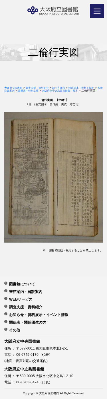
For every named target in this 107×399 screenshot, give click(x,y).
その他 (14, 330)
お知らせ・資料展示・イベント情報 (38, 315)
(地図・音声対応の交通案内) (26, 361)
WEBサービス (21, 299)
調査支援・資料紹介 (26, 307)
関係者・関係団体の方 (27, 322)
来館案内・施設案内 (26, 291)
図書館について (22, 284)
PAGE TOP (98, 379)
